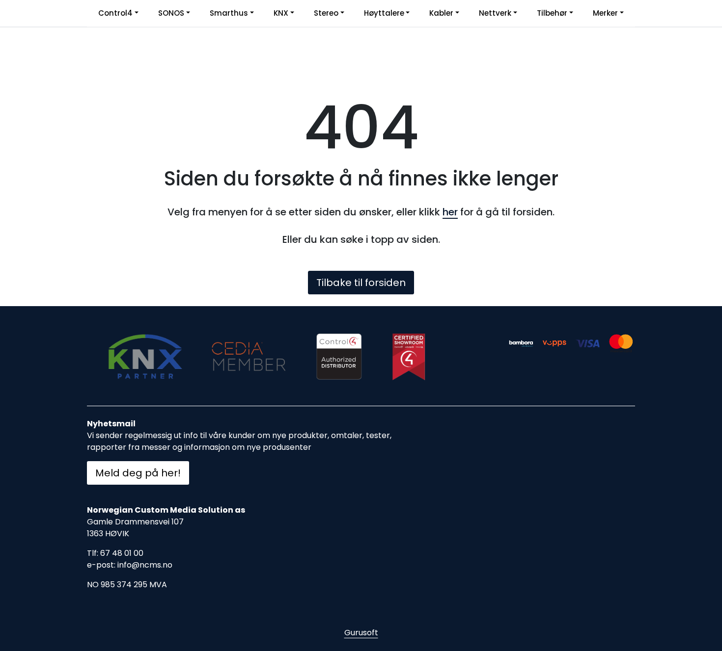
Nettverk (495, 13)
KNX (281, 13)
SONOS (171, 13)
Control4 (115, 13)
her (450, 212)
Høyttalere (384, 13)
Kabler (441, 13)
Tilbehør (552, 13)
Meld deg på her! (138, 473)
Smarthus (229, 13)
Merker (605, 13)
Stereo (326, 13)
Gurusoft (361, 632)
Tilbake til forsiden (361, 282)
